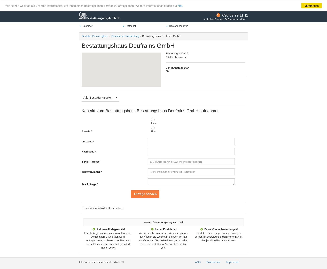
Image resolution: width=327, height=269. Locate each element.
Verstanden (311, 5)
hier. (180, 6)
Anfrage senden (145, 194)
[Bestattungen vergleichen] (99, 16)
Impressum (232, 262)
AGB (198, 262)
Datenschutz (213, 262)
